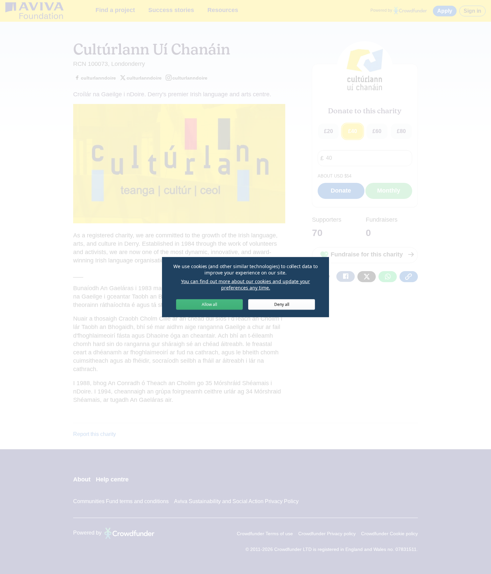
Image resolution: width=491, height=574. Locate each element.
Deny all (281, 304)
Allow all (209, 304)
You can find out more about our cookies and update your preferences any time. (245, 284)
